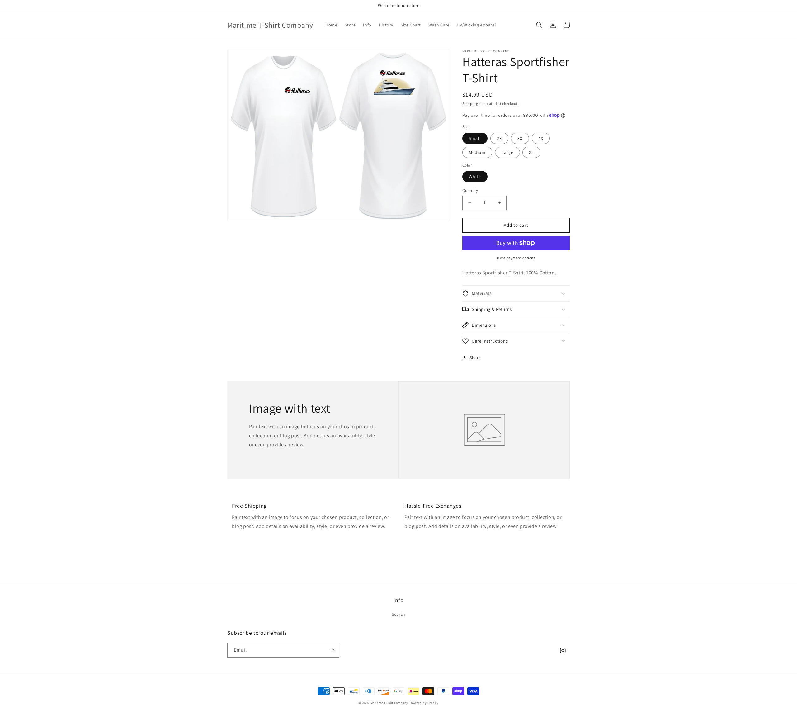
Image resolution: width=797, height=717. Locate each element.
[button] (539, 25)
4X (540, 138)
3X (519, 138)
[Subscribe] (332, 650)
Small (475, 138)
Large (507, 152)
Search (398, 614)
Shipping (470, 103)
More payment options (516, 257)
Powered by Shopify (424, 703)
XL (531, 152)
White (475, 176)
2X (499, 138)
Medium (477, 152)
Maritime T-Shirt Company (389, 703)
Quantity (470, 190)
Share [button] (475, 357)
